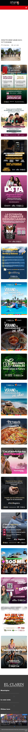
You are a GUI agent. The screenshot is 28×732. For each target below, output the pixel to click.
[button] (26, 7)
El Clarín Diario (6, 45)
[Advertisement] (14, 24)
